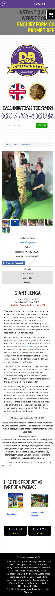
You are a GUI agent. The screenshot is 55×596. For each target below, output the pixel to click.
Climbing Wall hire (23, 564)
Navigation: (39, 3)
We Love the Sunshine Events (30, 573)
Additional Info (27, 273)
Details (27, 269)
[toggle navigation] (49, 4)
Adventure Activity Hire (17, 561)
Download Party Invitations (26, 567)
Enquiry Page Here (27, 242)
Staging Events (24, 580)
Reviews (27, 282)
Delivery (21, 589)
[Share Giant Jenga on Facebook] (27, 263)
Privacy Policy (33, 570)
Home (7, 144)
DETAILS (15, 533)
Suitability (27, 277)
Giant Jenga (26, 144)
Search (41, 125)
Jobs (29, 589)
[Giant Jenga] (27, 184)
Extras (15, 144)
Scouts (21, 583)
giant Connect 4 (29, 346)
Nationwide (20, 570)
